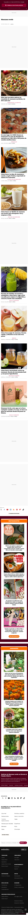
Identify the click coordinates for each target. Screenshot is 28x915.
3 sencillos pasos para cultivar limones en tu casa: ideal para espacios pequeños (14, 731)
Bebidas (14, 338)
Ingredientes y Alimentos (14, 102)
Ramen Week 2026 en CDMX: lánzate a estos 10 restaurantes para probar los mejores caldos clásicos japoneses (14, 575)
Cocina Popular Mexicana (14, 179)
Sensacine (16, 866)
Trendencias (4, 885)
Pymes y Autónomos (19, 887)
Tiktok (23, 509)
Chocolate (17, 829)
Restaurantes (14, 521)
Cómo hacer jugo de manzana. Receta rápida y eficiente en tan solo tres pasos (13, 334)
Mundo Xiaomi (4, 866)
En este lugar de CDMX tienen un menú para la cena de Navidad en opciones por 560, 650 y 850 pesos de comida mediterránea (13, 137)
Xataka (3, 857)
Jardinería (14, 648)
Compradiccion (5, 889)
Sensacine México (18, 900)
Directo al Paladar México (7, 907)
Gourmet (11, 785)
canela (12, 24)
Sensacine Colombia (19, 903)
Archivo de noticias (14, 513)
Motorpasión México (19, 907)
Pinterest (17, 509)
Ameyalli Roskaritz (6, 339)
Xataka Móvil (4, 859)
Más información (23, 913)
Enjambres (17, 823)
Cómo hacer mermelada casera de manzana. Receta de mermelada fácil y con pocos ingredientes (13, 372)
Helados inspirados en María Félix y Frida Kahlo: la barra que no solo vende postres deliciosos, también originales (14, 631)
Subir (23, 849)
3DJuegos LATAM (18, 896)
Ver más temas (5, 834)
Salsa (2, 829)
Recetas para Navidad (7, 823)
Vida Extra (16, 859)
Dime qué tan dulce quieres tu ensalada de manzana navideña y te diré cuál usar (13, 99)
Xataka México (4, 896)
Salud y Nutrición (14, 300)
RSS (14, 509)
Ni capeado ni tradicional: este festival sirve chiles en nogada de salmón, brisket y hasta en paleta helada (14, 602)
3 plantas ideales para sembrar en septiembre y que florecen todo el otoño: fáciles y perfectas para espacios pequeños (14, 703)
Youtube (7, 509)
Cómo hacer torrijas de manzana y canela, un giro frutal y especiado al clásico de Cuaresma (13, 175)
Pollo (15, 826)
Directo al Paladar (5, 875)
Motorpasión (17, 875)
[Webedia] (5, 850)
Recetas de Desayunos (14, 217)
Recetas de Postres (14, 375)
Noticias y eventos (19, 785)
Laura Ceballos (5, 180)
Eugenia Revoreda (5, 416)
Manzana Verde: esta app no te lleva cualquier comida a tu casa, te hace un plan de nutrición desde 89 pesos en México (14, 410)
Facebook (4, 509)
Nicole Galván (4, 218)
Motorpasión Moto (18, 878)
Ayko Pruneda (4, 143)
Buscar (22, 842)
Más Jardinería (14, 763)
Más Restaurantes (14, 636)
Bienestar (3, 826)
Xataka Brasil (4, 898)
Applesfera (4, 861)
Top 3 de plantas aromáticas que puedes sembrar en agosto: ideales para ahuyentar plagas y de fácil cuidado (14, 758)
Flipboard (20, 509)
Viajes (15, 819)
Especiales (14, 141)
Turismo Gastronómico (5, 820)
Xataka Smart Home (6, 864)
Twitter (1, 509)
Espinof (16, 868)
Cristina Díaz (4, 104)
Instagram (11, 509)
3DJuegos (16, 857)
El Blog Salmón (17, 885)
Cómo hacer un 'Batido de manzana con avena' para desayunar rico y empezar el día (13, 213)
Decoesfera (4, 887)
